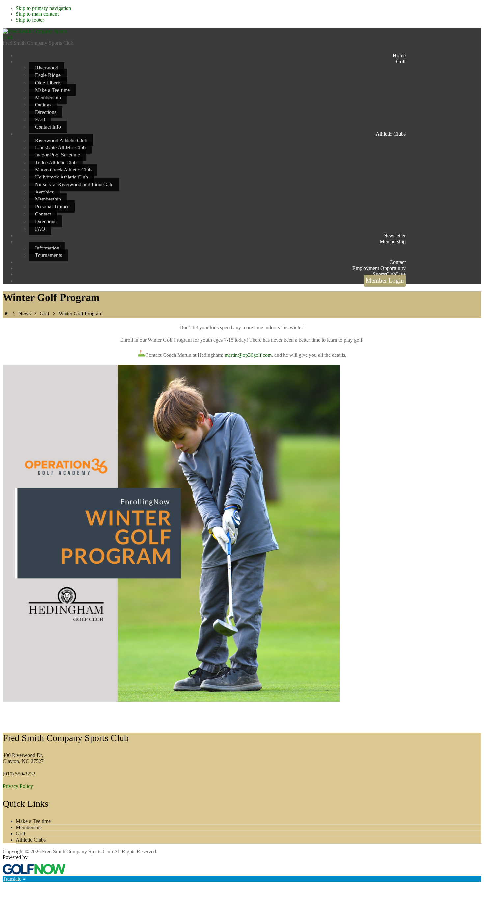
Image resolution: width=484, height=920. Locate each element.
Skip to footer (30, 20)
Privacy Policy (18, 786)
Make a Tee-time (33, 821)
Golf (20, 833)
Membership (29, 827)
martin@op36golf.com (248, 355)
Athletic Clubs (31, 840)
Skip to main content (37, 14)
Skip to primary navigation (43, 8)
